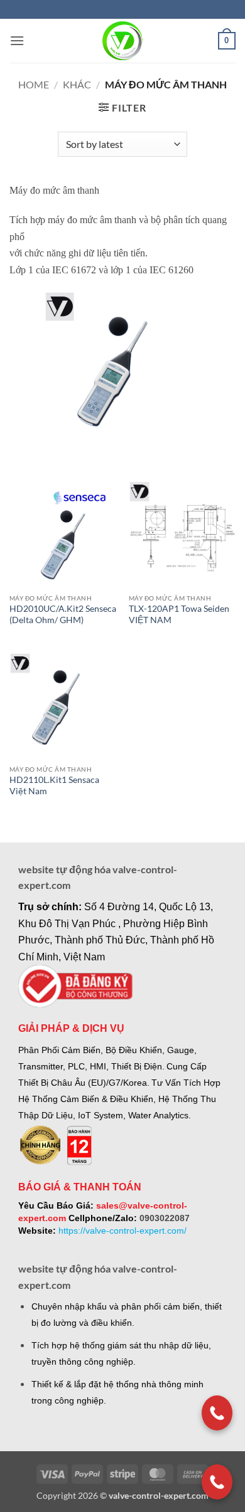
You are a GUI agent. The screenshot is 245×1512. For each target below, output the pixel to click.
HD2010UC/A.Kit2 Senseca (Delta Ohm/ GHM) (62, 614)
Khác (77, 84)
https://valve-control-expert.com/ (122, 1231)
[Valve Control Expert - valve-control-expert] (123, 41)
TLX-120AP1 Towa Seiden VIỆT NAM (179, 614)
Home (33, 84)
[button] (16, 40)
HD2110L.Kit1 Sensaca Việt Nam (54, 785)
